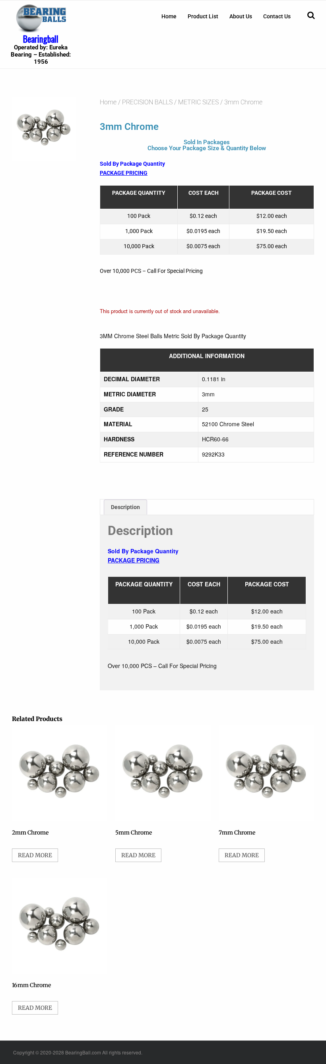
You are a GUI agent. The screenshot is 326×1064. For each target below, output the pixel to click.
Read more (35, 855)
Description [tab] (125, 507)
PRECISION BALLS (147, 102)
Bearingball (40, 38)
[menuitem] (169, 16)
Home (169, 16)
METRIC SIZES (198, 102)
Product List (203, 16)
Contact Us (277, 16)
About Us (240, 16)
